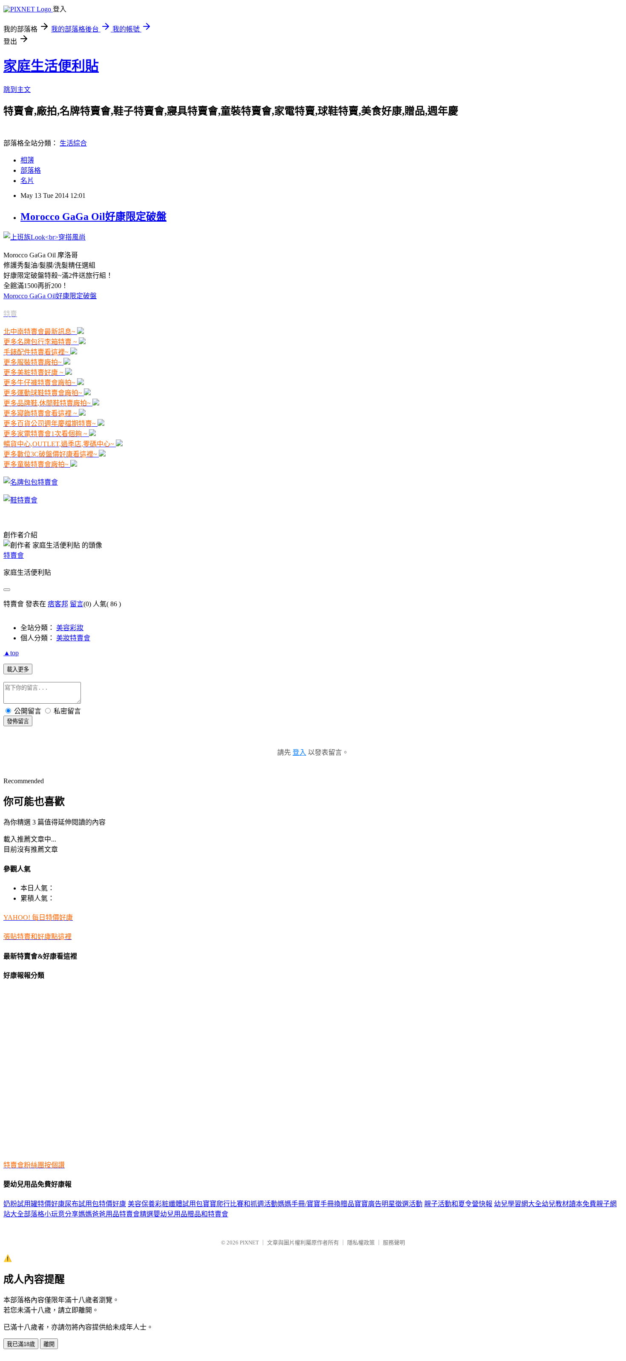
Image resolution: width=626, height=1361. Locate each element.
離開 (49, 1344)
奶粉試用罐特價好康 (34, 1203)
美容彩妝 (69, 627)
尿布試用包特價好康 (95, 1203)
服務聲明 (394, 1242)
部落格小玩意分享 (51, 1214)
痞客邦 (58, 604)
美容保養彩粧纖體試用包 (165, 1203)
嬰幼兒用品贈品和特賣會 (190, 1214)
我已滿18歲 (21, 1344)
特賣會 (13, 555)
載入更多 (18, 669)
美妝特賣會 (73, 638)
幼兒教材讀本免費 (569, 1203)
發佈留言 (18, 721)
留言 (76, 604)
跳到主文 (17, 89)
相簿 (27, 160)
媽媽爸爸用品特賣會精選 (115, 1214)
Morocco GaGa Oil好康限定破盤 (93, 216)
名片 (27, 180)
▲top (11, 652)
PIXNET (249, 1242)
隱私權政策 (361, 1242)
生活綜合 (73, 143)
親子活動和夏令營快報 (458, 1203)
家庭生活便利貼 (51, 66)
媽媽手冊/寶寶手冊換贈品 (316, 1203)
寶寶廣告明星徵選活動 (388, 1203)
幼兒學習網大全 (518, 1203)
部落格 (30, 170)
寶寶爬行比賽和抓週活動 (240, 1203)
